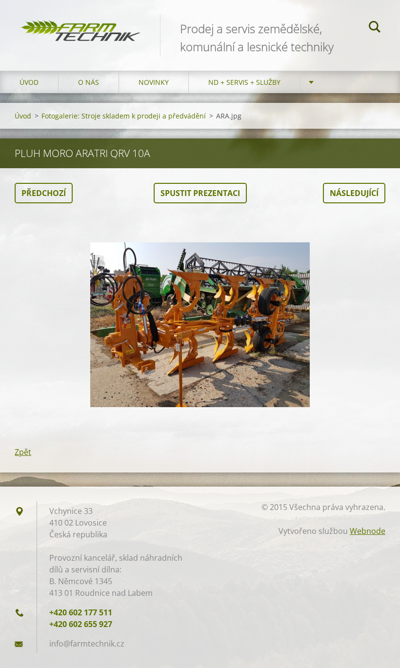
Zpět (23, 452)
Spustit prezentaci (200, 193)
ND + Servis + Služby (244, 82)
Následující (354, 193)
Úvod (29, 82)
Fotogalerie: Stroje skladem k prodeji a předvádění (123, 115)
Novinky (154, 82)
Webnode (367, 531)
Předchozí (43, 193)
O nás (88, 82)
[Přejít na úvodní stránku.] (80, 24)
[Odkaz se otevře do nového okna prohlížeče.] (200, 324)
